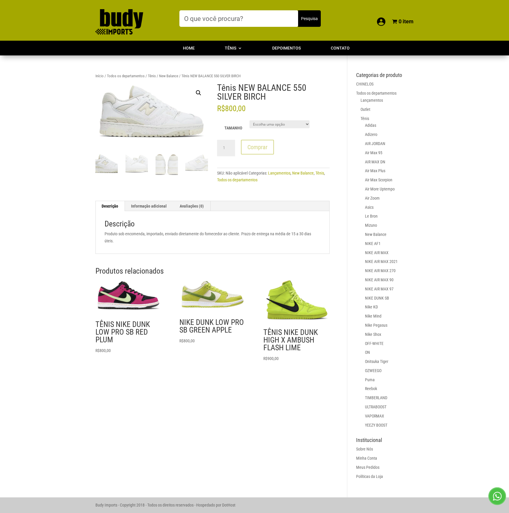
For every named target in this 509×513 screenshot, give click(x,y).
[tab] (110, 206)
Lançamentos (279, 173)
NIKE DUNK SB (377, 298)
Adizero (371, 134)
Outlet (365, 109)
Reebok (371, 388)
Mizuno (371, 225)
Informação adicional (149, 206)
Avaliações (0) (192, 206)
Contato (340, 48)
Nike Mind (373, 316)
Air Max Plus (375, 170)
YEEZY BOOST (376, 425)
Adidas (370, 125)
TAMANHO (233, 128)
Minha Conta (366, 458)
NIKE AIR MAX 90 (379, 279)
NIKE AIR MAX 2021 (381, 261)
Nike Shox (373, 334)
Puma (370, 379)
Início (99, 76)
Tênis (230, 48)
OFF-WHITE (374, 343)
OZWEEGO (373, 370)
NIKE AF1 (373, 243)
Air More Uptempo (380, 189)
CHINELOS (365, 84)
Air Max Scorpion (378, 179)
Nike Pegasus (376, 325)
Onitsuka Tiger (376, 361)
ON (367, 352)
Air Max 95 (373, 152)
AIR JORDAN (375, 143)
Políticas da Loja (369, 476)
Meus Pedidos (367, 467)
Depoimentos (286, 48)
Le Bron (371, 216)
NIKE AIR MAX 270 (380, 270)
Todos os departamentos (126, 76)
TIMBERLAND (376, 397)
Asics (369, 207)
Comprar (257, 147)
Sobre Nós (364, 449)
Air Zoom (372, 198)
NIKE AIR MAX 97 (379, 289)
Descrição (110, 206)
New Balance (168, 76)
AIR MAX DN (375, 162)
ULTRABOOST (375, 407)
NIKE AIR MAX (377, 252)
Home (189, 48)
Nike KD (371, 307)
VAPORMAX (374, 416)
